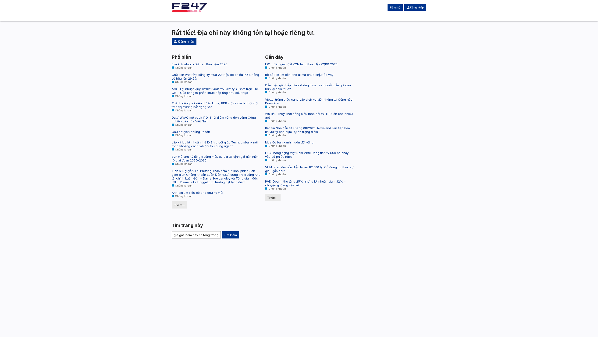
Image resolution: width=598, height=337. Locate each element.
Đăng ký (395, 7)
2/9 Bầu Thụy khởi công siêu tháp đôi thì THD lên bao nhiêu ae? (309, 115)
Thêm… (179, 205)
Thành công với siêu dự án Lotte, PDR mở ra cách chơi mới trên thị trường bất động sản (215, 105)
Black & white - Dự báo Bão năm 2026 (199, 64)
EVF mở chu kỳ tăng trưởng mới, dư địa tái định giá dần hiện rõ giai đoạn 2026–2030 (215, 158)
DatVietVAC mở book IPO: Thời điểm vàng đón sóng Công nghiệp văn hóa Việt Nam (214, 119)
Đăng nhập (417, 7)
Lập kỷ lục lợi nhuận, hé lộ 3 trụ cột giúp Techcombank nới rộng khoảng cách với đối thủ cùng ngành (215, 144)
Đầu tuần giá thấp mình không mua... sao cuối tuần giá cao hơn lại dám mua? (308, 87)
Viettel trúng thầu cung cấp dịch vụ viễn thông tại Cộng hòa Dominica (308, 101)
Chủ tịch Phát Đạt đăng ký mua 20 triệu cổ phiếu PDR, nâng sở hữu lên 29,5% (215, 76)
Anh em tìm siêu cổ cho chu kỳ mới (197, 192)
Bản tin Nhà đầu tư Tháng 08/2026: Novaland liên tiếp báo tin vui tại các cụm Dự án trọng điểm (307, 130)
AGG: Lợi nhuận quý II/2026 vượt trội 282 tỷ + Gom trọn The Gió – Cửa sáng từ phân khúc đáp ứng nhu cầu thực (215, 91)
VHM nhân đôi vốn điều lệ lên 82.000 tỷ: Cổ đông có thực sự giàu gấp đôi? (309, 169)
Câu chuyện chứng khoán (191, 132)
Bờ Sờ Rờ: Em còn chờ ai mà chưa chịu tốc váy (299, 75)
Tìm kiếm (230, 235)
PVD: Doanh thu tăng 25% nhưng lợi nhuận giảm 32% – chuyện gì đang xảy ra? (305, 183)
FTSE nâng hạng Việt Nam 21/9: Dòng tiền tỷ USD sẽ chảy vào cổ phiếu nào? (307, 154)
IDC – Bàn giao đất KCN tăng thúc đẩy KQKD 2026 (301, 64)
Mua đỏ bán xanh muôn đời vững (289, 142)
